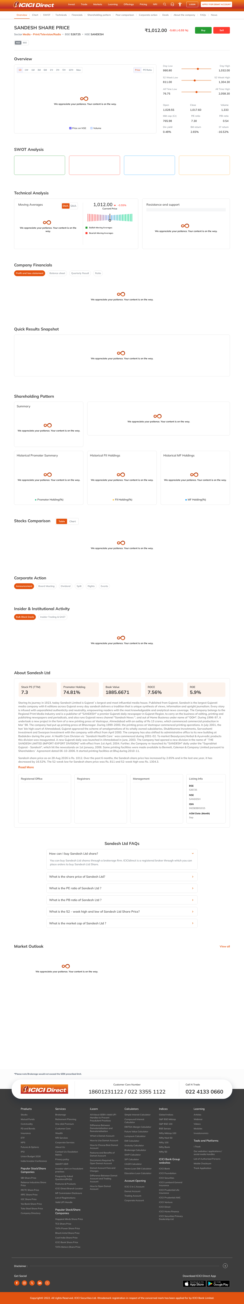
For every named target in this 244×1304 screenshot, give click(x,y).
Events (104, 586)
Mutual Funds (28, 1119)
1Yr (51, 70)
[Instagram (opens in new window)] (24, 1283)
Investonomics (201, 1133)
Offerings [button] (129, 4)
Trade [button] (84, 4)
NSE (191, 795)
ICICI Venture (165, 1202)
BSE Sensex (165, 1128)
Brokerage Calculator (135, 1150)
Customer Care (63, 1128)
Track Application (202, 1168)
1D (20, 70)
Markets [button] (97, 4)
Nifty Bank (164, 1147)
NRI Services (61, 1137)
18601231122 (105, 1091)
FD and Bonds (28, 1128)
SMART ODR (61, 1164)
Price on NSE (79, 128)
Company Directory (31, 1213)
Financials (77, 14)
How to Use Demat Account (104, 1140)
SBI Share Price (28, 1178)
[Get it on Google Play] (218, 1283)
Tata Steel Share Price (32, 1208)
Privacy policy (62, 1159)
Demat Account (132, 1191)
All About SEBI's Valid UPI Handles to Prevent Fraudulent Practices (103, 1117)
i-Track (197, 1146)
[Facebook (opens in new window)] (16, 1283)
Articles (197, 1114)
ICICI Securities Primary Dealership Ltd (171, 1217)
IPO (23, 1151)
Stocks (24, 1114)
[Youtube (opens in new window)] (47, 1283)
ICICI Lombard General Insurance (170, 1184)
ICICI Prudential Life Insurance (169, 1191)
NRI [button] (155, 4)
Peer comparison (125, 14)
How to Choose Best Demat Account (104, 1146)
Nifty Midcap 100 (167, 1133)
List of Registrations (65, 1197)
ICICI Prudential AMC (170, 1197)
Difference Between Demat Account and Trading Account (103, 1178)
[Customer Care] (172, 4)
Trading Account (132, 1195)
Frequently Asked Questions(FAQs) (64, 1177)
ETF (23, 1137)
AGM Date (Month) (199, 813)
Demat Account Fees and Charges (102, 1169)
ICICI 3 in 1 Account (134, 1186)
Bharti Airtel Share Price (67, 1233)
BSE (191, 785)
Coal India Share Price (66, 1237)
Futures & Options (30, 1147)
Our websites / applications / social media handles (208, 1152)
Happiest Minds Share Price (69, 1219)
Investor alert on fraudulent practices (69, 1170)
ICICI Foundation (167, 1173)
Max (78, 70)
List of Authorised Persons (207, 1158)
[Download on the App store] (194, 1283)
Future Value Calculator (136, 1131)
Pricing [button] (143, 4)
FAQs (203, 14)
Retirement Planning (65, 1119)
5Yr (64, 70)
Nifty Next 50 (165, 1137)
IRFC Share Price (29, 1194)
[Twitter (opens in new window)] (32, 1283)
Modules (198, 1128)
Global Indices (166, 1114)
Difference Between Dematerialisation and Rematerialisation (101, 1128)
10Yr (71, 70)
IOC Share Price (29, 1199)
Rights (91, 586)
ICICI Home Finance (169, 1211)
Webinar (198, 1119)
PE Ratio (147, 70)
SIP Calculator (131, 1159)
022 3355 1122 (146, 1091)
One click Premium (64, 1124)
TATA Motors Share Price (67, 1247)
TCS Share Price (63, 1223)
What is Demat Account (102, 1135)
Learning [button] (113, 4)
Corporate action (148, 14)
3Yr (57, 70)
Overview (22, 14)
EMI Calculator (131, 1140)
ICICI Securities (166, 1178)
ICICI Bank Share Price (66, 1242)
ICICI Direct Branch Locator (69, 1188)
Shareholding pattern (99, 14)
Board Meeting (46, 586)
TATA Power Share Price (67, 1228)
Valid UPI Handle (63, 1202)
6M (45, 70)
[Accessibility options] (179, 4)
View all (225, 946)
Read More (26, 767)
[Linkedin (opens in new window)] (39, 1283)
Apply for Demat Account (216, 4)
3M (39, 70)
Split (79, 586)
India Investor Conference (34, 1161)
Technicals (61, 14)
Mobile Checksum (202, 1163)
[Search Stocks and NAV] (164, 4)
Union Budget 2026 (31, 1156)
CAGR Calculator (133, 1164)
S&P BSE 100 (165, 1124)
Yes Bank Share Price (31, 1204)
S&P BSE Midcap (167, 1119)
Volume (97, 128)
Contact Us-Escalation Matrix (66, 1153)
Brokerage (60, 1114)
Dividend (66, 586)
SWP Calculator (132, 1154)
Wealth (59, 1133)
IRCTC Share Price (30, 1190)
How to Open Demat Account (100, 1187)
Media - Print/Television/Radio (42, 34)
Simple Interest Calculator (137, 1114)
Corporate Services (64, 1142)
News (214, 14)
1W (26, 70)
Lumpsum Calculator (135, 1136)
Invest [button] (71, 4)
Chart (35, 14)
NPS (23, 1142)
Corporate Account (134, 1200)
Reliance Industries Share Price (33, 1184)
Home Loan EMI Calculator (138, 1168)
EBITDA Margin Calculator (137, 1127)
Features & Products (65, 1183)
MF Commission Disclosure (68, 1193)
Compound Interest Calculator (134, 1121)
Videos (197, 1124)
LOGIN (192, 4)
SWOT (46, 14)
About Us (60, 1147)
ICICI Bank (164, 1168)
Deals (165, 14)
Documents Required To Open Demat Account (102, 1162)
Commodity (27, 1124)
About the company (184, 14)
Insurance (26, 1133)
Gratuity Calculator (134, 1145)
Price (137, 70)
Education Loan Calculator (137, 1173)
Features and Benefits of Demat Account (102, 1154)
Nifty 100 (163, 1142)
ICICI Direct (164, 1206)
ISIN (191, 804)
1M (33, 70)
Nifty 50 (163, 1151)
